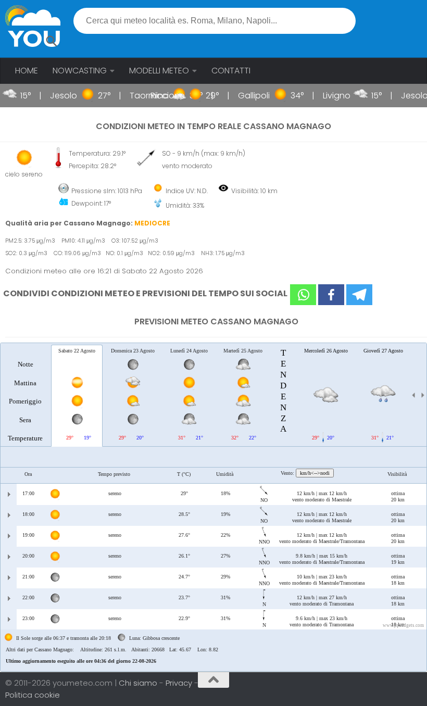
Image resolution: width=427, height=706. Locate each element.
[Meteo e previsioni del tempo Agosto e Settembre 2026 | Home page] (32, 26)
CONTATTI (230, 71)
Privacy (180, 682)
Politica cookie (32, 694)
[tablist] (213, 507)
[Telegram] (359, 294)
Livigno (328, 96)
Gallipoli (245, 96)
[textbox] (214, 21)
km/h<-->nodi (315, 473)
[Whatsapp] (303, 294)
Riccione (159, 96)
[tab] (25, 395)
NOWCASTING (80, 71)
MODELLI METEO (159, 71)
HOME (26, 71)
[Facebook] (331, 294)
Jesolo (55, 96)
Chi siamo (139, 682)
